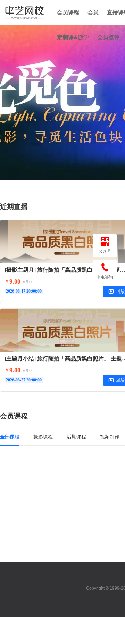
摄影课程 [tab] (43, 437)
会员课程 (68, 12)
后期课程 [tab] (76, 437)
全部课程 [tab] (9, 437)
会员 (93, 12)
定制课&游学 (73, 37)
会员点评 (108, 37)
